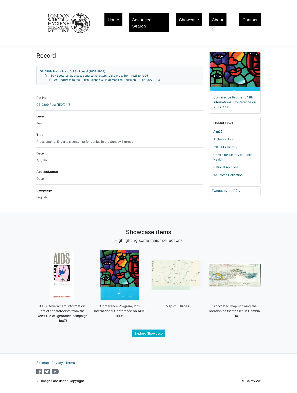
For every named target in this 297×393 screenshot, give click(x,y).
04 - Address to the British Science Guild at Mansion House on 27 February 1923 (107, 79)
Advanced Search (142, 22)
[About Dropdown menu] (212, 28)
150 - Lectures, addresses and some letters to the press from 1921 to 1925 (98, 75)
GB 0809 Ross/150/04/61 (54, 105)
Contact (249, 19)
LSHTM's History (225, 147)
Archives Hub (223, 139)
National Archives (225, 167)
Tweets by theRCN (226, 191)
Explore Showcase (148, 333)
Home (113, 19)
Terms (70, 363)
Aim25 (217, 131)
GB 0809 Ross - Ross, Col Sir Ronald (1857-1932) (72, 71)
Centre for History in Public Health (232, 157)
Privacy (57, 363)
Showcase (189, 19)
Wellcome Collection (228, 175)
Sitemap (42, 363)
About (217, 19)
